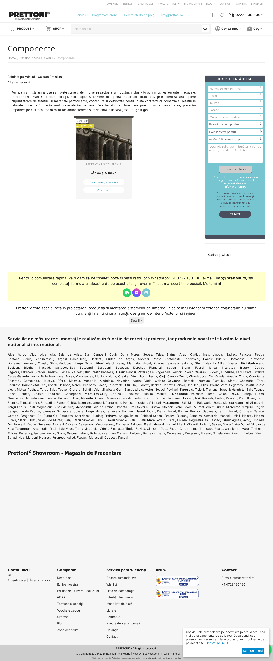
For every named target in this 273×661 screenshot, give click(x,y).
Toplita (148, 394)
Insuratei (228, 367)
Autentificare (17, 580)
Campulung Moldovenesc (96, 424)
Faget (173, 428)
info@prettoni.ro (171, 15)
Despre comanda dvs (121, 577)
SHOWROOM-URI (193, 3)
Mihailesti (107, 389)
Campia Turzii (177, 376)
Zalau (133, 420)
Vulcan (74, 398)
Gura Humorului (165, 424)
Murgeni (32, 437)
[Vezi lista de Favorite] (222, 15)
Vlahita (161, 394)
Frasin (148, 424)
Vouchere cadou (68, 610)
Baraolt (189, 380)
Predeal (41, 372)
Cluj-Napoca (198, 376)
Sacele (65, 372)
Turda (243, 376)
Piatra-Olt (50, 416)
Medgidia (106, 380)
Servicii (81, 15)
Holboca (64, 385)
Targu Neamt (227, 411)
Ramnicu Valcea (242, 433)
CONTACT (225, 3)
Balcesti (135, 433)
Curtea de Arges (120, 359)
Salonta (187, 363)
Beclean (13, 367)
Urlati (32, 420)
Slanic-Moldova (61, 363)
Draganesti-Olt (31, 416)
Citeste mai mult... (218, 643)
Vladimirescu (44, 359)
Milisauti (192, 424)
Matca (21, 389)
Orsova (155, 407)
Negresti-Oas (198, 420)
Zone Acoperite (68, 630)
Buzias (140, 428)
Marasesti (96, 437)
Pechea (33, 389)
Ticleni (199, 389)
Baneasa (107, 372)
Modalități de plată (119, 604)
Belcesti (207, 398)
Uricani (63, 398)
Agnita (236, 420)
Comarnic (210, 416)
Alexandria (40, 428)
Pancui (123, 437)
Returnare (113, 617)
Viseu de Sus (64, 407)
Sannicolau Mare (237, 428)
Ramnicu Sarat (182, 372)
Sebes (147, 354)
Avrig (246, 420)
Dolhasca (122, 424)
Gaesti (52, 385)
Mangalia (90, 380)
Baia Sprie (204, 402)
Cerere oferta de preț (139, 15)
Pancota (245, 354)
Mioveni (143, 359)
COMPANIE (112, 3)
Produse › (103, 190)
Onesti (42, 363)
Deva (234, 394)
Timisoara (257, 428)
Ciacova (152, 428)
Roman (183, 411)
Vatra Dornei (241, 424)
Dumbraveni (16, 424)
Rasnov (53, 372)
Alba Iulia (47, 354)
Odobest (110, 437)
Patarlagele (146, 372)
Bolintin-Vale (90, 389)
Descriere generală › (103, 182)
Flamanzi (155, 367)
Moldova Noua (105, 376)
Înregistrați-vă (40, 580)
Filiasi (204, 385)
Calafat (167, 385)
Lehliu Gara (244, 372)
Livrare (111, 610)
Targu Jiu (186, 389)
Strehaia (168, 407)
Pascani (231, 398)
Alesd (110, 363)
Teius (159, 354)
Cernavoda (31, 380)
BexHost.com (151, 653)
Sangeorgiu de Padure (24, 411)
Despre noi (64, 577)
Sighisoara (64, 411)
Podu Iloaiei (247, 398)
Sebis (27, 359)
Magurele (84, 402)
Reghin (259, 407)
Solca (227, 424)
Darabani (104, 367)
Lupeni (259, 394)
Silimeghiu (257, 402)
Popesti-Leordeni (135, 402)
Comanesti (237, 359)
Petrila (24, 398)
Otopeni (98, 402)
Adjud (71, 437)
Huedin (232, 376)
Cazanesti (113, 398)
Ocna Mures (130, 354)
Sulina (61, 433)
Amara (99, 398)
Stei (197, 363)
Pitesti (157, 359)
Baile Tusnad (255, 389)
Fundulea (227, 372)
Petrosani (37, 398)
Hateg (246, 394)
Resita (153, 376)
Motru (149, 389)
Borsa (217, 402)
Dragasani (192, 433)
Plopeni (259, 416)
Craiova (179, 385)
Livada (182, 420)
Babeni (83, 433)
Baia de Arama (103, 407)
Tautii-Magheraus (40, 407)
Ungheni (127, 411)
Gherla (219, 376)
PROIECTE (163, 3)
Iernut (209, 407)
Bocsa (69, 376)
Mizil (237, 416)
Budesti (214, 372)
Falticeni (136, 424)
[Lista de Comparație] (212, 15)
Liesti (11, 389)
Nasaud (44, 367)
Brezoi (160, 433)
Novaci (160, 389)
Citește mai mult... (20, 82)
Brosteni (58, 424)
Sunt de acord (253, 650)
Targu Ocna (84, 363)
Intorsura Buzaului (210, 380)
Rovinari (172, 389)
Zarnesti (77, 372)
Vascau (233, 363)
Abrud (22, 354)
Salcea (216, 424)
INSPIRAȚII (128, 3)
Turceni (225, 389)
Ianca (213, 367)
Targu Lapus (17, 407)
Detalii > (136, 320)
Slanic (22, 420)
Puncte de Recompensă (123, 623)
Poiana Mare (219, 385)
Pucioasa (89, 385)
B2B (174, 3)
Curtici (194, 354)
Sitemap (63, 617)
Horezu (206, 433)
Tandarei (173, 398)
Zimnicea (117, 428)
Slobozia (159, 398)
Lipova (217, 354)
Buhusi (220, 359)
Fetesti (126, 398)
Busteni (182, 416)
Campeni (99, 354)
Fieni (43, 385)
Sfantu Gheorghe (241, 380)
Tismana (212, 389)
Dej (211, 376)
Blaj (87, 354)
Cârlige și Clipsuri (104, 173)
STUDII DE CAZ (145, 3)
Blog (60, 623)
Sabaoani (209, 411)
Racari (101, 385)
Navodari (123, 380)
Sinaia (12, 420)
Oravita (123, 376)
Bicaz (151, 411)
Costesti (96, 359)
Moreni (76, 385)
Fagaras (13, 372)
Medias (31, 424)
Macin (51, 433)
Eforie (62, 380)
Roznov (195, 411)
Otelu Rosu (138, 376)
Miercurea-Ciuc (95, 394)
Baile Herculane (52, 376)
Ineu (206, 354)
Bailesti (144, 385)
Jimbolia (196, 428)
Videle (104, 428)
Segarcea (236, 385)
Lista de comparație (120, 591)
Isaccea (39, 433)
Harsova (48, 380)
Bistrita (29, 367)
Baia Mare (188, 402)
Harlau (219, 398)
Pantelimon (113, 402)
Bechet (156, 385)
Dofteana (14, 363)
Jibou (99, 420)
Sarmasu (48, 411)
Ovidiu (159, 380)
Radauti (204, 424)
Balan (11, 394)
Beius (120, 363)
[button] (136, 320)
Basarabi (14, 380)
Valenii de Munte (50, 420)
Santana (13, 359)
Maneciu (225, 416)
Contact (112, 636)
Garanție (112, 630)
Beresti (259, 385)
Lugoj (208, 428)
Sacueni (173, 363)
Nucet (147, 363)
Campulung (78, 359)
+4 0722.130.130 (233, 584)
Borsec (24, 394)
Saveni (171, 367)
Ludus (219, 407)
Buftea (61, 402)
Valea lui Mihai (214, 363)
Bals (249, 411)
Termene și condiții (70, 604)
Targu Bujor (48, 389)
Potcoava (66, 416)
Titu (127, 385)
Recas (218, 428)
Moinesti (29, 363)
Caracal (259, 411)
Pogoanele (163, 372)
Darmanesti (256, 359)
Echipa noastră (67, 584)
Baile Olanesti (118, 433)
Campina (195, 416)
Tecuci (62, 389)
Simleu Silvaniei (116, 420)
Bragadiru (48, 402)
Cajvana (71, 424)
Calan (223, 394)
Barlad (12, 437)
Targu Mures (95, 411)
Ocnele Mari (221, 433)
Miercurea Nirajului (239, 407)
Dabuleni (193, 385)
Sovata (78, 411)
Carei (171, 420)
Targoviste (115, 385)
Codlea (259, 367)
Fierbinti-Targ (142, 398)
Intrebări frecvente (119, 597)
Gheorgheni (73, 394)
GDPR (61, 597)
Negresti (45, 437)
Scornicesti (82, 416)
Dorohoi (138, 367)
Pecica (259, 354)
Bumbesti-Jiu (133, 389)
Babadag (25, 433)
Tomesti (25, 402)
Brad (211, 394)
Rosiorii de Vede (61, 428)
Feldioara (27, 372)
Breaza (170, 416)
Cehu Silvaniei (84, 420)
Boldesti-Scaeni (151, 416)
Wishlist (111, 584)
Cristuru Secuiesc (46, 394)
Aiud (33, 354)
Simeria (51, 398)
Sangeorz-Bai (64, 367)
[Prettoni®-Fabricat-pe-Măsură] (29, 14)
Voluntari (155, 402)
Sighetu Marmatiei (235, 402)
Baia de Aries (70, 354)
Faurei (199, 367)
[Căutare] (205, 28)
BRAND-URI (257, 3)
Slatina (97, 416)
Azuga (123, 416)
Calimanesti (175, 433)
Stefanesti (172, 359)
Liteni (181, 424)
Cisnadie (258, 420)
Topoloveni (191, 359)
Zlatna (171, 354)
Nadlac (231, 354)
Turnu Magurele (86, 428)
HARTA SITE (241, 3)
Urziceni (187, 398)
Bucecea (122, 367)
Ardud (161, 420)
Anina (35, 376)
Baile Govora (99, 433)
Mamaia (74, 380)
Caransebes (84, 376)
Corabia (13, 416)
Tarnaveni (113, 411)
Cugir (113, 354)
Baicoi (134, 416)
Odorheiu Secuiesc (124, 394)
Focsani (82, 437)
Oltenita (258, 372)
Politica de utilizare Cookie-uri (78, 591)
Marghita (133, 363)
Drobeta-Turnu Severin (132, 407)
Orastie (13, 398)
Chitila (71, 402)
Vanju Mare (184, 407)
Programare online (105, 15)
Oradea (159, 363)
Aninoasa (197, 394)
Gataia (184, 428)
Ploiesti (247, 416)
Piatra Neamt (166, 411)
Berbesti (149, 433)
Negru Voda (142, 380)
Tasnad (215, 420)
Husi (21, 437)
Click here (96, 658)
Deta (164, 428)
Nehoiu (131, 372)
